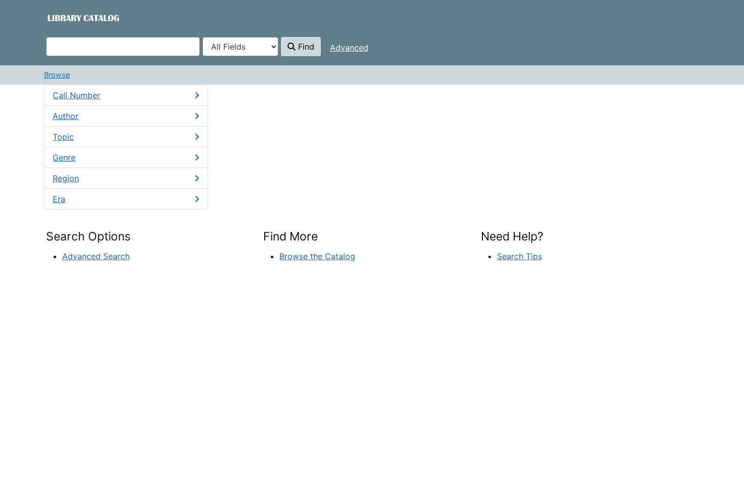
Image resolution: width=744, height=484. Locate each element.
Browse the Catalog (317, 256)
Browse (57, 74)
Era (59, 199)
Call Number (76, 95)
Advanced (349, 48)
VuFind (64, 17)
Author (65, 116)
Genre (64, 157)
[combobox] (123, 46)
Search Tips (519, 256)
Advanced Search (96, 256)
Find (305, 47)
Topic (63, 137)
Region (66, 178)
